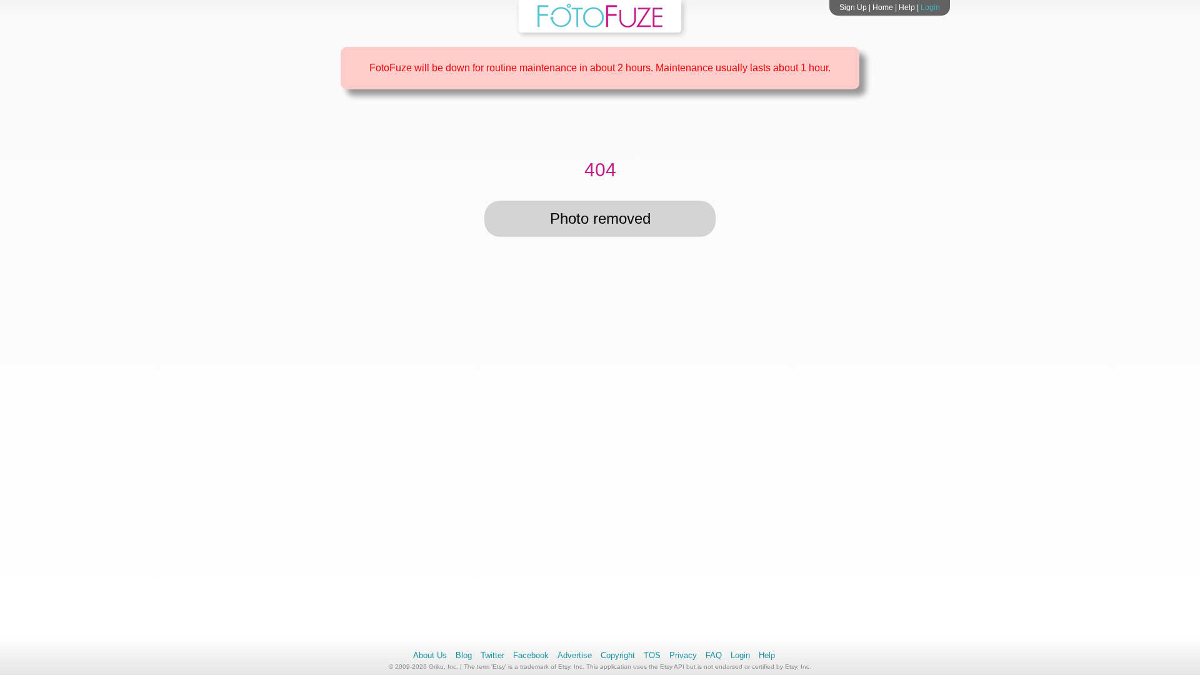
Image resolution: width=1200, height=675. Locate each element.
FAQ (714, 655)
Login (930, 7)
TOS (652, 655)
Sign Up (853, 7)
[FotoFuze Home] (600, 25)
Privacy (683, 655)
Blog (464, 655)
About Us (430, 655)
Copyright (618, 655)
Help (907, 7)
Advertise (575, 655)
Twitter (492, 655)
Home (882, 7)
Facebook (531, 655)
